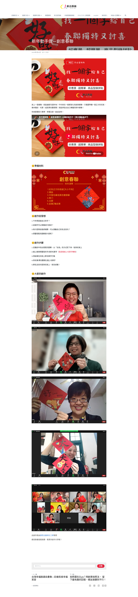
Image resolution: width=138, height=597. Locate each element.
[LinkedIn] (99, 586)
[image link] (69, 6)
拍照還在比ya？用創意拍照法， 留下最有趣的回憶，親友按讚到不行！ (88, 578)
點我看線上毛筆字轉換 (67, 252)
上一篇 (35, 574)
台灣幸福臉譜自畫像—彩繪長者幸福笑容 (50, 578)
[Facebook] (90, 586)
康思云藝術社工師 (47, 535)
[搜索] (125, 15)
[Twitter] (94, 586)
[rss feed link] (105, 586)
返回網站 (35, 585)
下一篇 (72, 574)
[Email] (103, 586)
